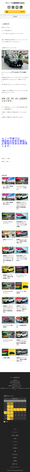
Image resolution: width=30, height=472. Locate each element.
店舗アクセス (15, 464)
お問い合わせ (9, 7)
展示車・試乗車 (15, 435)
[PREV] (5, 399)
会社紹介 (15, 457)
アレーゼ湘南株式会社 (15, 3)
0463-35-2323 (21, 7)
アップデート (15, 432)
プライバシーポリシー (15, 467)
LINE (17, 7)
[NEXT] (24, 399)
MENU (22, 11)
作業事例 (15, 448)
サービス (15, 444)
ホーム (15, 429)
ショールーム (15, 441)
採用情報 (15, 460)
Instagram (13, 7)
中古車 (15, 438)
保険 (15, 451)
